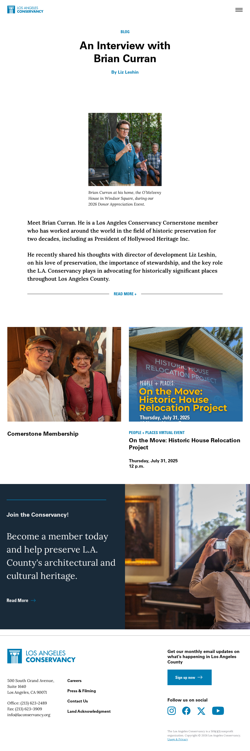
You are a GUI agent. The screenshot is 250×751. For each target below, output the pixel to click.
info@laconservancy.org (28, 714)
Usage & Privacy (177, 739)
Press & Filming (81, 690)
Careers (74, 680)
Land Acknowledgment (89, 711)
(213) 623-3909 (28, 708)
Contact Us (77, 701)
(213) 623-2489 (34, 703)
